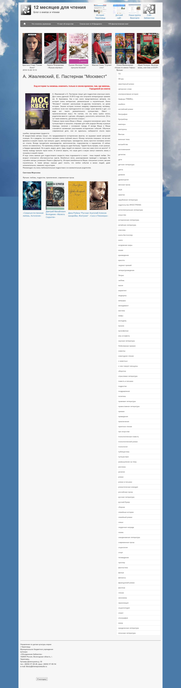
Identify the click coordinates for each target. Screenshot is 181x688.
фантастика (123, 567)
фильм (121, 572)
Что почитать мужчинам (41, 23)
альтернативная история (128, 94)
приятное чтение (125, 426)
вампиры (122, 124)
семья (120, 522)
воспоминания (124, 149)
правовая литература (127, 401)
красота (121, 260)
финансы (122, 577)
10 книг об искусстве (65, 23)
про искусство (124, 431)
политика (122, 396)
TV (119, 73)
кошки (120, 250)
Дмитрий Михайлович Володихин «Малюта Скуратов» (56, 214)
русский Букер (124, 502)
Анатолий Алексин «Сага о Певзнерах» (99, 214)
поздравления (124, 391)
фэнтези (121, 587)
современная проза (126, 542)
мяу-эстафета (124, 335)
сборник (121, 507)
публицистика (123, 451)
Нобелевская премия (127, 346)
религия (121, 472)
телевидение (123, 557)
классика (121, 230)
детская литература (126, 164)
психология (123, 446)
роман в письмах (125, 482)
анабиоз (121, 104)
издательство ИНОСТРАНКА (129, 204)
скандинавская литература (129, 537)
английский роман (125, 109)
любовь (121, 280)
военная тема (124, 139)
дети (120, 159)
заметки (121, 194)
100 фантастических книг (118, 23)
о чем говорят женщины (128, 366)
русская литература (126, 497)
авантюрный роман (126, 84)
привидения (123, 416)
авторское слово (125, 89)
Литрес (121, 275)
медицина (122, 295)
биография (122, 114)
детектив (121, 154)
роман (120, 477)
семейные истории (126, 512)
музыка (121, 325)
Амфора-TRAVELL (125, 99)
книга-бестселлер (125, 235)
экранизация (123, 602)
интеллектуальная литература (130, 210)
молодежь (122, 320)
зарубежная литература (128, 199)
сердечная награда (126, 527)
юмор (120, 623)
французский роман (126, 582)
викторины (122, 129)
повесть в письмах (125, 381)
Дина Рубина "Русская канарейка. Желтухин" (78, 214)
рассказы (122, 466)
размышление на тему (127, 461)
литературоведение (126, 270)
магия (120, 285)
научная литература (126, 341)
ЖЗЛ (120, 189)
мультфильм (123, 330)
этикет (120, 613)
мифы (120, 315)
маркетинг (122, 290)
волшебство (123, 144)
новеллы (121, 351)
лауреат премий (125, 265)
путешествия (123, 456)
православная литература (129, 406)
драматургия (123, 179)
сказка (120, 532)
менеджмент (123, 305)
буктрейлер (123, 119)
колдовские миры (125, 245)
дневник (121, 174)
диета (120, 169)
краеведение (123, 255)
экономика (122, 597)
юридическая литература (128, 628)
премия (121, 411)
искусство (122, 215)
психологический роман (128, 441)
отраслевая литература (127, 376)
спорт (120, 552)
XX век (121, 79)
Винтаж (121, 134)
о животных (123, 361)
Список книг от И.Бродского (91, 23)
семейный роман (125, 517)
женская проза (124, 184)
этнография (123, 618)
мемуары (122, 300)
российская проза (125, 492)
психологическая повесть (128, 436)
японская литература (127, 633)
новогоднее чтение (126, 356)
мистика (121, 310)
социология (123, 547)
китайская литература (127, 225)
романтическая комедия (128, 487)
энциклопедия (124, 608)
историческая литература (128, 220)
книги (120, 240)
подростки (122, 386)
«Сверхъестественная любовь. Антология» (33, 214)
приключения (123, 421)
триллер (121, 562)
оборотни (122, 371)
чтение (121, 592)
